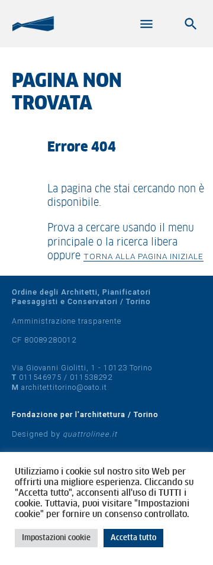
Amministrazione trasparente (66, 321)
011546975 (40, 377)
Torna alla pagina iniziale (143, 256)
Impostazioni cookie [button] (56, 538)
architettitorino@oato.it (64, 387)
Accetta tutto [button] (133, 538)
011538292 (91, 377)
